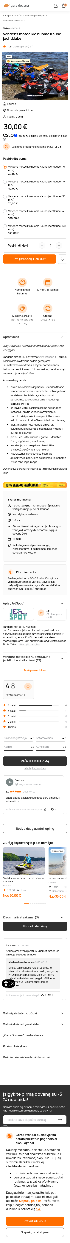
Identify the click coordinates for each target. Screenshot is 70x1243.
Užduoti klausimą (35, 926)
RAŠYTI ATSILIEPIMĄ (35, 761)
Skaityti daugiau (29, 644)
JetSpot (16, 28)
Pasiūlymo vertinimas (35, 670)
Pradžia (18, 15)
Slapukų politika (30, 1201)
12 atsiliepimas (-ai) (22, 46)
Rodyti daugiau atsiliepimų (35, 829)
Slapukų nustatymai (35, 1232)
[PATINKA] (62, 259)
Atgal (8, 15)
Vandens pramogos (34, 15)
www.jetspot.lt (47, 357)
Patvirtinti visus (35, 1221)
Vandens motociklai (13, 20)
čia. (38, 1209)
